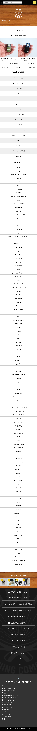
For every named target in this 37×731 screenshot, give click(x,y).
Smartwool (19, 458)
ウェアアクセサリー (18, 114)
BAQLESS (18, 327)
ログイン (6, 712)
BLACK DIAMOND (18, 415)
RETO (18, 437)
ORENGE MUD (18, 178)
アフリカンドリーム (18, 382)
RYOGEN (18, 487)
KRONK (18, 371)
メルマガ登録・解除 (9, 700)
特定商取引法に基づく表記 (11, 695)
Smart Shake (18, 255)
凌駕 (18, 400)
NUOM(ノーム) (18, 535)
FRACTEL (18, 302)
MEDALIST (18, 276)
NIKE (18, 316)
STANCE (18, 553)
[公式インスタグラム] (4, 719)
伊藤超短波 (18, 265)
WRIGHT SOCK (18, 404)
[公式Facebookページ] (2, 719)
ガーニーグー (18, 247)
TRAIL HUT (18, 225)
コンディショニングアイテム (18, 151)
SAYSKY (18, 342)
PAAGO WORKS (18, 447)
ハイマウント (18, 258)
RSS (4, 705)
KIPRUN (18, 546)
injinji (18, 171)
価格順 (20, 35)
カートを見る (7, 714)
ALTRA (18, 291)
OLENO (18, 527)
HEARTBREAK (18, 433)
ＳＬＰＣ (18, 262)
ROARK (18, 451)
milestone (18, 280)
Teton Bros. (18, 418)
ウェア (18, 93)
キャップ (18, 109)
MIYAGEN (18, 484)
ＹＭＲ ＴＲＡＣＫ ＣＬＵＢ (18, 287)
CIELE (18, 524)
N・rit (18, 440)
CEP (18, 531)
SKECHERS (18, 294)
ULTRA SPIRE (19, 313)
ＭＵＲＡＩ (18, 269)
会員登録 (6, 709)
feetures (18, 517)
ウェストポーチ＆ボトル (18, 135)
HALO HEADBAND (18, 309)
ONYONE (18, 211)
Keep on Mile (18, 393)
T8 (18, 240)
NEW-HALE (18, 324)
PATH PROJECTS (18, 411)
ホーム (3, 20)
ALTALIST (18, 473)
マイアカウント (7, 707)
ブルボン (18, 364)
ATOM (9, 705)
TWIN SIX (18, 338)
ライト (18, 140)
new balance (18, 298)
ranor (18, 502)
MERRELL (18, 429)
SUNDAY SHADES (18, 396)
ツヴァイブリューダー (18, 560)
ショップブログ (8, 702)
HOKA (18, 200)
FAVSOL (18, 542)
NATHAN (18, 251)
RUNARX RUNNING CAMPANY (18, 196)
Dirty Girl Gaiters (18, 422)
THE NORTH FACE (18, 444)
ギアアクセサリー (18, 145)
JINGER (18, 349)
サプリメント (18, 119)
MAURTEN (18, 229)
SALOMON (18, 189)
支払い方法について (9, 688)
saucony (18, 509)
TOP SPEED (18, 378)
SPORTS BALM (18, 244)
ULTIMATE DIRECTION (18, 375)
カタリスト (18, 233)
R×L (18, 185)
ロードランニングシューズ (18, 78)
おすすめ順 (15, 35)
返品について (7, 693)
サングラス (18, 99)
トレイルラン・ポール (18, 130)
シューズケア (18, 88)
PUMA (18, 520)
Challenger (18, 305)
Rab (18, 389)
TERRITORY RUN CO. (18, 214)
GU (18, 367)
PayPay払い (18, 156)
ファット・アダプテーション (18, 407)
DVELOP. (18, 538)
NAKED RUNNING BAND (18, 174)
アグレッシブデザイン (18, 273)
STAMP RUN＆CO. (18, 462)
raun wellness (18, 477)
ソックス (18, 104)
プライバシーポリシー (9, 697)
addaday (18, 222)
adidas (18, 167)
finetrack (18, 353)
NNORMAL (18, 469)
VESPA (18, 218)
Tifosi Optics (18, 207)
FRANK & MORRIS (18, 204)
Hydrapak (18, 491)
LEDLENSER (18, 345)
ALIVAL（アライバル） (18, 480)
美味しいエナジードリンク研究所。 (18, 236)
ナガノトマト (18, 549)
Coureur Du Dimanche (18, 320)
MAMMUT (18, 466)
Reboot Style (18, 557)
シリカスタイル (18, 356)
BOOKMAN (18, 564)
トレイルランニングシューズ (18, 83)
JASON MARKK (18, 495)
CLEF (18, 455)
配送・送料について (9, 690)
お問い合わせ (7, 716)
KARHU (18, 506)
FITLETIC (18, 331)
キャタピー (18, 335)
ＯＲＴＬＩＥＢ (18, 284)
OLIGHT (8, 20)
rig (18, 386)
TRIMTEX (18, 193)
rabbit (18, 182)
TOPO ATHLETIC (18, 513)
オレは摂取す (18, 426)
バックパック (18, 125)
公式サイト (6, 721)
